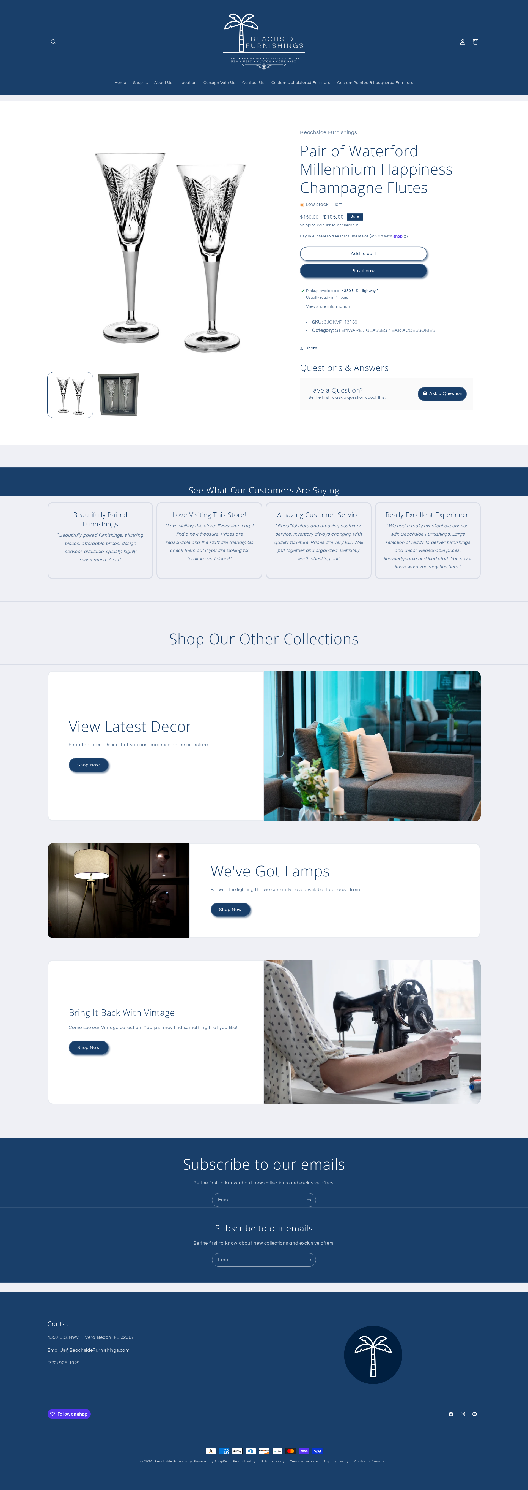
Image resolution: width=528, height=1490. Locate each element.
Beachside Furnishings (174, 1461)
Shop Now (88, 764)
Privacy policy (272, 1461)
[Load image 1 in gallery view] (70, 395)
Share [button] (311, 348)
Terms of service (304, 1461)
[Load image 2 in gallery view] (118, 395)
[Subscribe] (309, 1200)
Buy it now (363, 270)
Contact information (371, 1461)
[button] (54, 42)
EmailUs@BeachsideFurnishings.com (89, 1350)
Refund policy (244, 1461)
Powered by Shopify (210, 1461)
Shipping (308, 225)
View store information (328, 307)
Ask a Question (445, 394)
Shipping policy (335, 1461)
